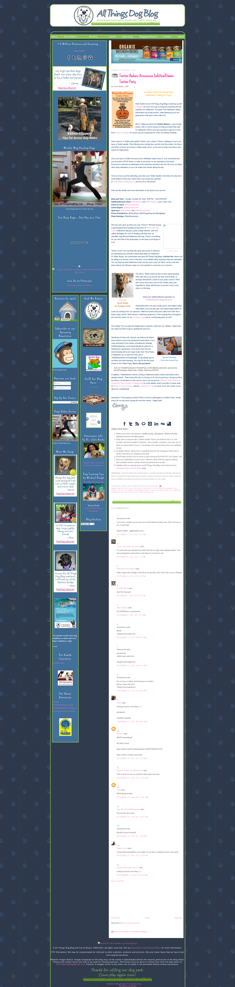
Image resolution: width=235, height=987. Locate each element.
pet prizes (164, 490)
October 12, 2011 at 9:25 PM (132, 691)
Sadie (119, 790)
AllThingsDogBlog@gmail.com (70, 964)
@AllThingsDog (152, 202)
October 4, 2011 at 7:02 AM (131, 534)
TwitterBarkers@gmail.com (124, 182)
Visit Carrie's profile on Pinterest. (79, 285)
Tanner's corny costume (122, 386)
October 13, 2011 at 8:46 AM (132, 722)
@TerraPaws (126, 210)
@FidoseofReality (132, 205)
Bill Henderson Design (127, 986)
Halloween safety (142, 490)
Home (147, 918)
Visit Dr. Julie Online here (94, 465)
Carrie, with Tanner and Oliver (128, 546)
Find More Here (59, 663)
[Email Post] (160, 486)
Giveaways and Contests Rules (128, 468)
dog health (148, 488)
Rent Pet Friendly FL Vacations (64, 708)
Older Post (178, 918)
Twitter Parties (147, 492)
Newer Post (115, 918)
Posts (57, 383)
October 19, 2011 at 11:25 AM (132, 778)
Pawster (55, 702)
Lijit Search (93, 387)
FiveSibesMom (122, 588)
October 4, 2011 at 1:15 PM (131, 557)
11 (118, 767)
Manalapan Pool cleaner (126, 569)
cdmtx (119, 703)
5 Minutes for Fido (147, 386)
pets (137, 492)
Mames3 (120, 734)
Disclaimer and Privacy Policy (146, 948)
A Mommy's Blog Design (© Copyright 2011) (123, 984)
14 (118, 825)
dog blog (137, 488)
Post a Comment (117, 881)
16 (118, 864)
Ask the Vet (123, 488)
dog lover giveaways (163, 488)
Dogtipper (139, 107)
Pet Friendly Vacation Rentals (64, 711)
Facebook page (139, 317)
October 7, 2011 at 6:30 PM (131, 596)
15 (118, 845)
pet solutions (127, 492)
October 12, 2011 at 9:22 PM (132, 637)
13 (118, 806)
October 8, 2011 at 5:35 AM (131, 615)
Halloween (128, 490)
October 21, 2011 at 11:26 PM (132, 856)
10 (118, 730)
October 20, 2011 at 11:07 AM (132, 817)
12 (118, 787)
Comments (59, 388)
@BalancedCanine (131, 208)
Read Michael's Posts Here (94, 482)
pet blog (155, 490)
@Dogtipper (137, 202)
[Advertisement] (129, 899)
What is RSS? (79, 51)
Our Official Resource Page (63, 705)
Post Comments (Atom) (131, 923)
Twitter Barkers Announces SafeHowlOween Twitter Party (146, 78)
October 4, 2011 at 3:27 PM (131, 576)
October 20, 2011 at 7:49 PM (132, 836)
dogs (120, 490)
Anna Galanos (122, 608)
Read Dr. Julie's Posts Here (93, 463)
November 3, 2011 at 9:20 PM (132, 875)
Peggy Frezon (122, 848)
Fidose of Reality (122, 133)
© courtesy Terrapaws (172, 251)
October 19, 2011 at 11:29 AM (132, 797)
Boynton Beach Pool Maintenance (130, 770)
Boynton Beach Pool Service (128, 868)
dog (130, 488)
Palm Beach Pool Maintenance (128, 809)
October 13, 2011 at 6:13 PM (132, 758)
